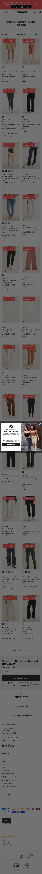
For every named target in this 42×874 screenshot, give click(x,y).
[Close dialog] (40, 425)
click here (6, 441)
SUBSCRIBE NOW (11, 444)
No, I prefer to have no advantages (11, 447)
